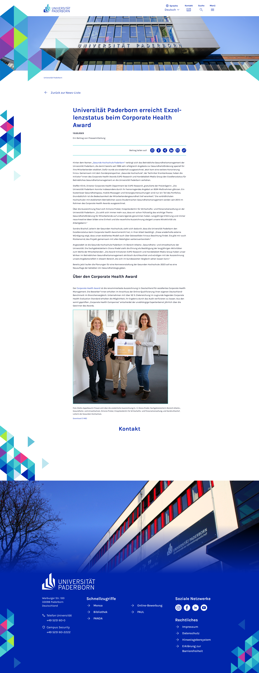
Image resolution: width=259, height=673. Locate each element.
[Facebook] (187, 607)
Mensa (98, 605)
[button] (173, 8)
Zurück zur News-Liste (66, 92)
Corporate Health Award (88, 288)
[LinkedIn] (195, 607)
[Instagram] (178, 607)
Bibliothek (100, 612)
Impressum (190, 627)
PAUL (140, 612)
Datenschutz (191, 633)
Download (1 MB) (80, 418)
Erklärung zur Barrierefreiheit (192, 648)
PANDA (98, 618)
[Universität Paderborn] (129, 581)
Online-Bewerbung (149, 605)
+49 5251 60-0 (56, 620)
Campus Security (58, 627)
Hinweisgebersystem (196, 639)
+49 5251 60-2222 (59, 632)
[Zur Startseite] (57, 8)
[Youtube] (204, 607)
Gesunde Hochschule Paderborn (108, 162)
